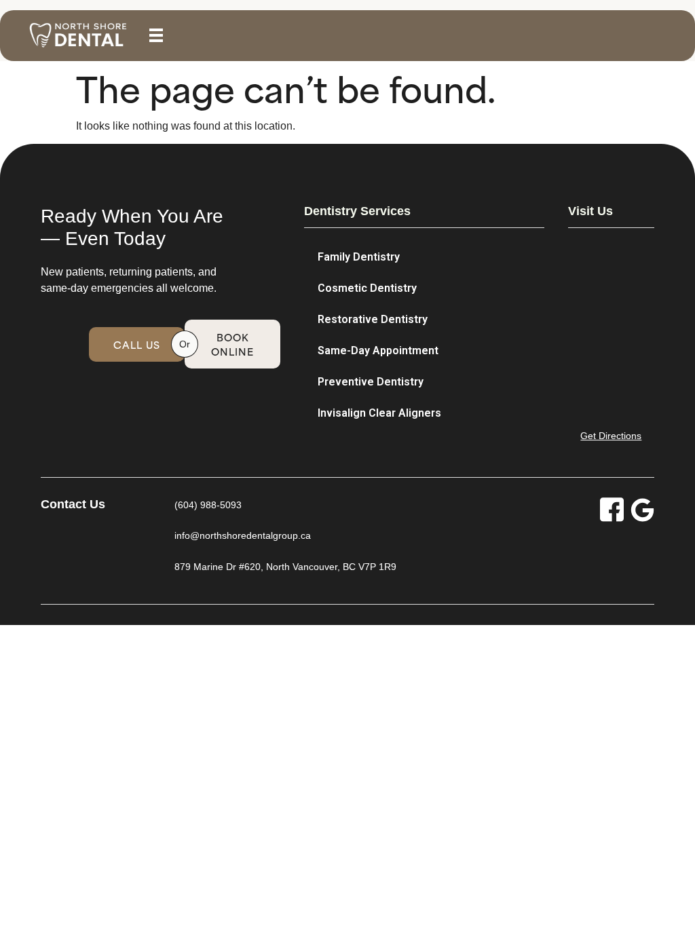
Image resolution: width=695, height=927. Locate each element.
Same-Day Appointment (378, 350)
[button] (156, 35)
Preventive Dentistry (371, 381)
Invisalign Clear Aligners (379, 412)
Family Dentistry (359, 256)
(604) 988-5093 (208, 504)
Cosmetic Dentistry (367, 288)
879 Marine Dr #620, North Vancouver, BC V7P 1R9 (285, 566)
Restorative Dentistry (373, 319)
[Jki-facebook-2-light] (612, 510)
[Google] (642, 510)
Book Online (232, 344)
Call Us (136, 344)
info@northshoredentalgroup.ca (242, 535)
